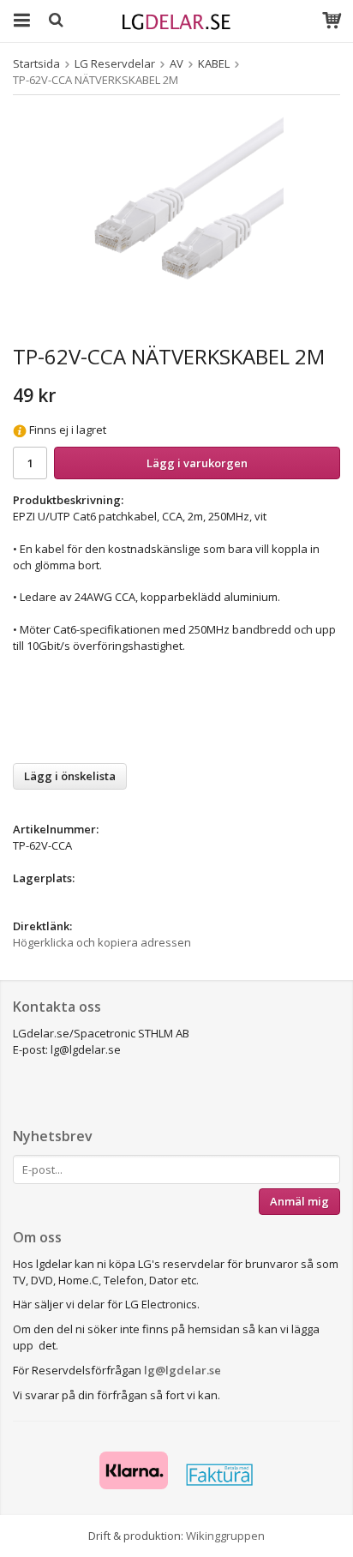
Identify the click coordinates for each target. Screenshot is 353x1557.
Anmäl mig (299, 1201)
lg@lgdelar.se (182, 1370)
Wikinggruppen (225, 1535)
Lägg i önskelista (70, 776)
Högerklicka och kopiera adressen (102, 942)
